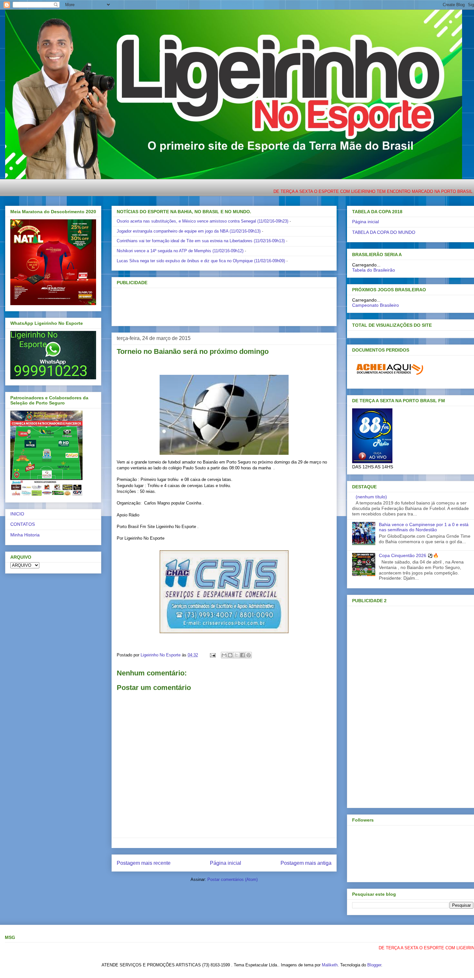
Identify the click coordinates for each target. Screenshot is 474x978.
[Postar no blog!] (230, 655)
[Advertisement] (213, 304)
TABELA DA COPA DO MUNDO (383, 232)
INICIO (17, 513)
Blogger (374, 965)
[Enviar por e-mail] (224, 655)
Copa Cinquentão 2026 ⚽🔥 (409, 555)
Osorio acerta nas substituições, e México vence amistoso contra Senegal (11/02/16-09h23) (202, 221)
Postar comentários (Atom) (232, 879)
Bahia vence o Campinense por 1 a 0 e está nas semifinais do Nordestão (424, 527)
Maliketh (330, 965)
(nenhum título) (371, 496)
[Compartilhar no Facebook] (242, 655)
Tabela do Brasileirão (373, 270)
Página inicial (225, 863)
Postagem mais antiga (306, 863)
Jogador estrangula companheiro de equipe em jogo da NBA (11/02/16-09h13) (189, 231)
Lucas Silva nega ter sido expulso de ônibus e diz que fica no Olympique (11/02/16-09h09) (201, 260)
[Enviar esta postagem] (212, 655)
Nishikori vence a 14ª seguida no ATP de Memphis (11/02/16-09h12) (180, 250)
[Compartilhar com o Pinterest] (248, 655)
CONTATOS (22, 524)
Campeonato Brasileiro (375, 305)
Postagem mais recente (144, 863)
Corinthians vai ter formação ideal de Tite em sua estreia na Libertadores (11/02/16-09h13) (201, 240)
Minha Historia (25, 534)
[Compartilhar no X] (236, 655)
